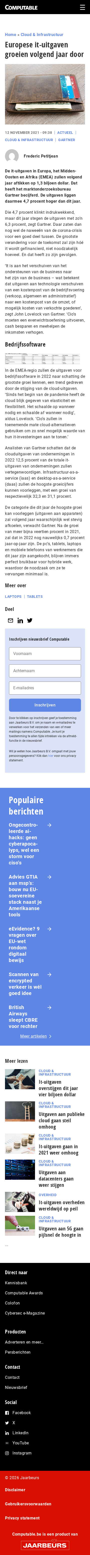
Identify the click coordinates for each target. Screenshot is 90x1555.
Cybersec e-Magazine (25, 1313)
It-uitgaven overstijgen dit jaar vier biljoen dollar (58, 1088)
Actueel (65, 133)
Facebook (21, 1412)
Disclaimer (15, 1489)
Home (10, 34)
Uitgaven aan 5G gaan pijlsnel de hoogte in (61, 1231)
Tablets (35, 597)
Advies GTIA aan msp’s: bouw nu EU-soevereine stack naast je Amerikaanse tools (25, 896)
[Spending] (42, 358)
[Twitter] (30, 620)
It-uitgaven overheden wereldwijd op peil (62, 1205)
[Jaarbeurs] (45, 1543)
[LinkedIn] (20, 620)
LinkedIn (20, 1432)
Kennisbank (16, 1283)
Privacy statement (22, 1518)
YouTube (20, 1443)
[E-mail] (11, 620)
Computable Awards (24, 1293)
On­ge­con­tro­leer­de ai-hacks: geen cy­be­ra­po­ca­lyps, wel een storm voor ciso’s (24, 844)
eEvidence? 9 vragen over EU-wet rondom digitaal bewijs (24, 944)
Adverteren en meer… (24, 1342)
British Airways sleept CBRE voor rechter (23, 1016)
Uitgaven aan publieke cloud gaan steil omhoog (62, 1120)
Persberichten (18, 1352)
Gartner (66, 140)
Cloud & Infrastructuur (42, 34)
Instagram (22, 1453)
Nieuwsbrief (16, 1387)
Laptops (13, 597)
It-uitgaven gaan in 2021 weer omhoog (58, 1149)
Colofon (12, 1303)
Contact (12, 1377)
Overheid (47, 1195)
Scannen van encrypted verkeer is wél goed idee (25, 983)
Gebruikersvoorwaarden (28, 1504)
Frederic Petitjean (41, 156)
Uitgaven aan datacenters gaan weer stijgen (56, 1178)
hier (50, 756)
